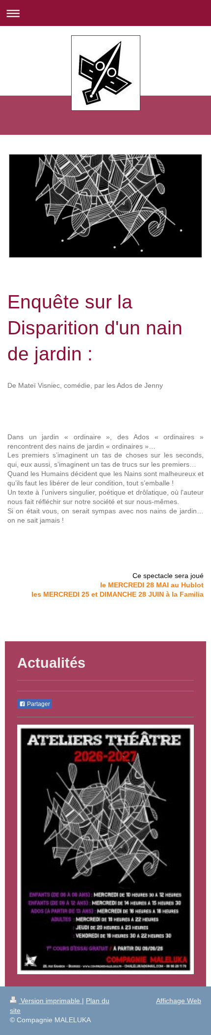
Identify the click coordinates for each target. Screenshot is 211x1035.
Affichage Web (178, 1001)
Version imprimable (50, 1001)
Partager (38, 704)
